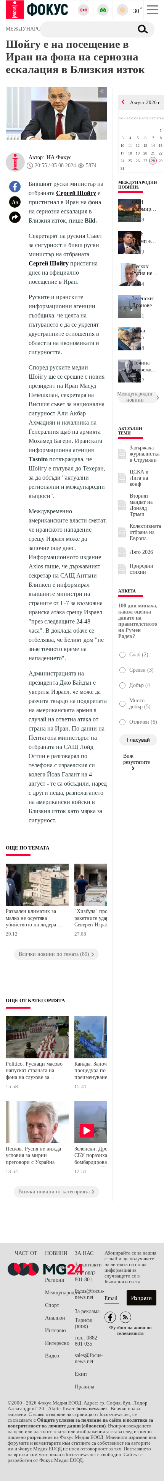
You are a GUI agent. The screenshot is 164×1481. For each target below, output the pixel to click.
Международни (60, 1292)
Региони (54, 1280)
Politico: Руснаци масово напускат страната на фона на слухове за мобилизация (34, 1071)
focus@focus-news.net (90, 1294)
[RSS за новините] (125, 1317)
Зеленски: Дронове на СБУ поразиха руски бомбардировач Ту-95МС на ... (145, 302)
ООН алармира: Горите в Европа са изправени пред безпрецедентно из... (145, 205)
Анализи (55, 1318)
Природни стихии (141, 569)
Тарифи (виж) (84, 1323)
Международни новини (137, 184)
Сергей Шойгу (76, 193)
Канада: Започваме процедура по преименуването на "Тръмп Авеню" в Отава (102, 1071)
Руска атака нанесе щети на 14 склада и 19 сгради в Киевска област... (145, 334)
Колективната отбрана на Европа (145, 532)
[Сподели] (15, 217)
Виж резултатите (136, 759)
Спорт (52, 1305)
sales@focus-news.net (89, 1358)
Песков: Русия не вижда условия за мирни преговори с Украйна (33, 1155)
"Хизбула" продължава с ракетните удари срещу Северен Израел (102, 918)
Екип (81, 1374)
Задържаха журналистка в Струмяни (144, 454)
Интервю (55, 1330)
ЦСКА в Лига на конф (139, 478)
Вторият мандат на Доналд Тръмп (141, 505)
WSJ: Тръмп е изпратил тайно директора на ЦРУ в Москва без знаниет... (145, 237)
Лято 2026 (141, 552)
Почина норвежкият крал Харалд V (145, 366)
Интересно (57, 1343)
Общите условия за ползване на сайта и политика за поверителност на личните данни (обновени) (80, 1423)
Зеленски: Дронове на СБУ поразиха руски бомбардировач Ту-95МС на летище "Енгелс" (103, 1156)
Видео (52, 1356)
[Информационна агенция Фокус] (110, 1317)
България (55, 1267)
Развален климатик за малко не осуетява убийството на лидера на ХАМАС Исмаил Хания (34, 918)
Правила (84, 1387)
